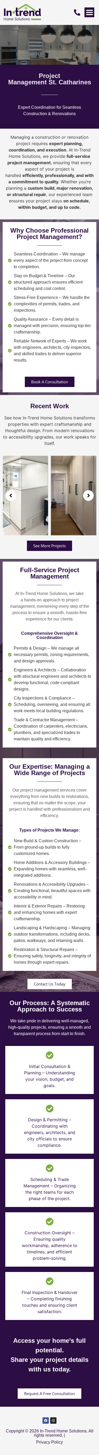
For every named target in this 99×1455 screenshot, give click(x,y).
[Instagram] (53, 1420)
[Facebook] (46, 1420)
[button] (10, 495)
